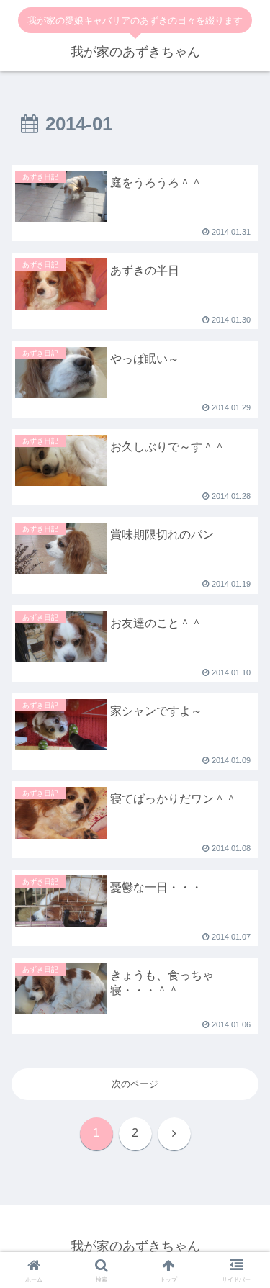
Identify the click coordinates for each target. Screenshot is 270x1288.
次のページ (135, 1083)
